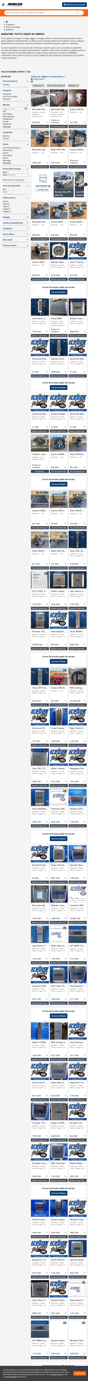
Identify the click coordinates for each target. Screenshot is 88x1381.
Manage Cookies (57, 1374)
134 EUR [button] (73, 524)
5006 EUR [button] (36, 1313)
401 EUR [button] (55, 701)
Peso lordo (7, 240)
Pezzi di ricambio (13, 27)
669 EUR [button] (55, 235)
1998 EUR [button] (36, 782)
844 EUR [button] (73, 1136)
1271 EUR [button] (55, 782)
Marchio (6, 105)
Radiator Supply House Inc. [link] (60, 279)
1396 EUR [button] (55, 741)
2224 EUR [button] (55, 1096)
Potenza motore (10, 245)
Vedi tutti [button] (7, 126)
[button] (15, 76)
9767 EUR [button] (55, 1055)
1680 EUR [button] (55, 919)
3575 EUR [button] (36, 701)
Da (4, 189)
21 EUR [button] (35, 372)
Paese (5, 144)
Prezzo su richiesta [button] (55, 121)
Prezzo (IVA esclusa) (12, 169)
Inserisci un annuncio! (75, 4)
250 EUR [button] (36, 123)
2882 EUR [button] (74, 332)
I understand (79, 1373)
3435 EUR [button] (36, 1176)
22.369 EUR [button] (75, 701)
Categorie (7, 90)
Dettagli (6, 217)
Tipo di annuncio (10, 81)
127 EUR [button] (73, 123)
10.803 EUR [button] (75, 919)
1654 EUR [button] (55, 1233)
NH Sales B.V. (39, 471)
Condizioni (7, 229)
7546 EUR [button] (55, 604)
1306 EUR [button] (36, 822)
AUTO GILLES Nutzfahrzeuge (41, 126)
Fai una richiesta (59, 292)
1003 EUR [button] (36, 163)
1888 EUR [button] (55, 372)
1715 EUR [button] (74, 959)
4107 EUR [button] (36, 999)
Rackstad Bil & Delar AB (59, 335)
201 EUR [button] (73, 467)
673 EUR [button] (73, 275)
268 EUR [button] (36, 235)
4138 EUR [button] (74, 564)
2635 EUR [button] (55, 822)
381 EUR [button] (36, 524)
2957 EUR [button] (74, 1176)
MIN (4, 172)
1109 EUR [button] (74, 741)
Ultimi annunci (9, 198)
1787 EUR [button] (74, 604)
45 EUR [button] (35, 878)
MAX (5, 175)
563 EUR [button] (55, 645)
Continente (7, 132)
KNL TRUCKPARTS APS (77, 126)
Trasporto (10, 24)
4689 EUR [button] (55, 1136)
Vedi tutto (44, 189)
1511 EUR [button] (74, 1055)
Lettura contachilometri (13, 223)
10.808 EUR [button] (37, 645)
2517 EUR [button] (36, 1096)
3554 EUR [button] (74, 1273)
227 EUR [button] (36, 564)
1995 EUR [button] (36, 1233)
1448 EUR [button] (55, 999)
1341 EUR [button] (74, 782)
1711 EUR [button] (74, 999)
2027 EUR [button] (55, 878)
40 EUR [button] (54, 524)
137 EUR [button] (36, 741)
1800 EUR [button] (74, 1233)
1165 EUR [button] (74, 822)
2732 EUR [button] (36, 1273)
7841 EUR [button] (55, 1313)
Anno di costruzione (12, 186)
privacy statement (11, 1377)
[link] (40, 98)
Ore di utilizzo (9, 234)
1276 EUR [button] (55, 275)
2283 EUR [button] (74, 645)
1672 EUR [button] (55, 163)
